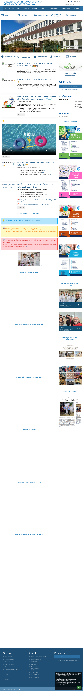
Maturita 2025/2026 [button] (30, 8)
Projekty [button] (42, 8)
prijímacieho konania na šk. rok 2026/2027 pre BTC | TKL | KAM (36, 200)
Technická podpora (9, 659)
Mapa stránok (8, 672)
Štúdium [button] (10, 8)
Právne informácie (9, 664)
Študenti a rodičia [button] (53, 8)
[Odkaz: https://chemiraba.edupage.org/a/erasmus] (70, 309)
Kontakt (7, 677)
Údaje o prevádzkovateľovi (11, 669)
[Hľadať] (79, 4)
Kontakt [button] (76, 8)
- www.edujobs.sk (70, 74)
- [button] (66, 1)
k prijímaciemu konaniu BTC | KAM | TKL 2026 (34, 204)
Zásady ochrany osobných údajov (13, 667)
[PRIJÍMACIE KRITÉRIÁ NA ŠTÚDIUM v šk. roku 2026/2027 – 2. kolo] (9, 186)
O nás (6, 674)
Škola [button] (18, 8)
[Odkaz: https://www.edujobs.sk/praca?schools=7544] (70, 70)
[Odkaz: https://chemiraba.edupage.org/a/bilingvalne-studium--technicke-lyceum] (70, 200)
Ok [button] (79, 687)
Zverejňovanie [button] (66, 8)
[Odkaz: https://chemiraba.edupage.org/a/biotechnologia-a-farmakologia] (70, 161)
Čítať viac (21, 115)
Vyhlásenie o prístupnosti (11, 661)
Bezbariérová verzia (9, 689)
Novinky (7, 679)
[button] (68, 1)
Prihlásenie (77, 1)
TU (44, 170)
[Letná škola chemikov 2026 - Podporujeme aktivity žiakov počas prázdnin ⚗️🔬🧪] (9, 102)
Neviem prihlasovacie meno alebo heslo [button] (70, 89)
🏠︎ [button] (5, 8)
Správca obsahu (9, 656)
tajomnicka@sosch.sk (36, 659)
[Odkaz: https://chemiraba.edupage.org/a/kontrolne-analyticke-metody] (70, 278)
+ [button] (15, 689)
